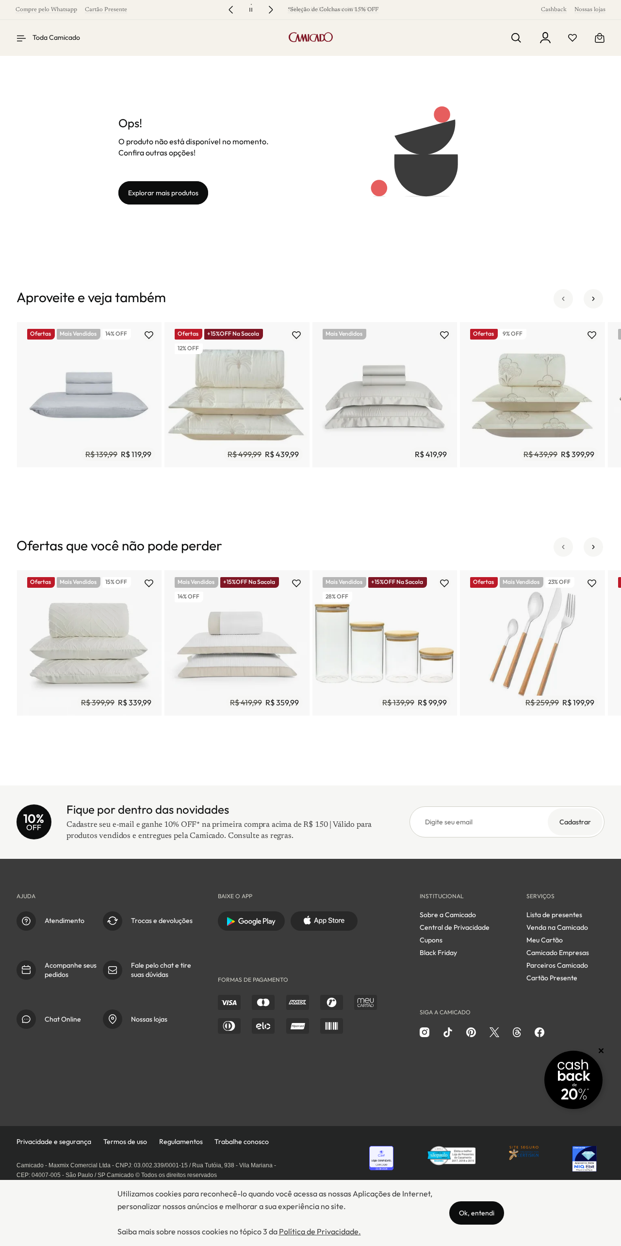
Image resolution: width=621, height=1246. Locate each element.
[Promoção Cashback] (573, 1080)
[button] (563, 298)
